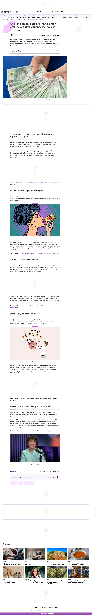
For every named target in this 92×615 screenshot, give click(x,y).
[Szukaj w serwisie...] (84, 11)
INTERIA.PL (60, 610)
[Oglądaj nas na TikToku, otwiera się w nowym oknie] (57, 477)
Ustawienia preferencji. (48, 610)
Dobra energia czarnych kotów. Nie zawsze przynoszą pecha (36, 430)
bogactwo (13, 483)
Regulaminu (32, 610)
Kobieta (8, 19)
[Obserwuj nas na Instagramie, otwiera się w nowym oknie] (55, 477)
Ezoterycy (12, 150)
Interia (4, 19)
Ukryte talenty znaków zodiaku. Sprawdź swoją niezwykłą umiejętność (40, 253)
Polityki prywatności (40, 610)
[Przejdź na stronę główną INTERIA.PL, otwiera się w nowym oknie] (5, 12)
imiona (16, 142)
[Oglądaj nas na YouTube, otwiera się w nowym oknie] (53, 477)
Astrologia (18, 19)
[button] (49, 11)
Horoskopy (12, 19)
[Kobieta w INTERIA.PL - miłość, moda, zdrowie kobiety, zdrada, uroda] (14, 12)
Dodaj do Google (25, 51)
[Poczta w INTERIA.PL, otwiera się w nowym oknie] (87, 11)
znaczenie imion (29, 483)
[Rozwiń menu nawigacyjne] (89, 11)
